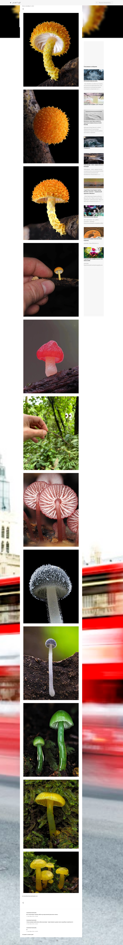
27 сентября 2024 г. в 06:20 (32, 923)
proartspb (17, 2)
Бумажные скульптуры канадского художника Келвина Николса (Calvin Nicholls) (93, 123)
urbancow (66, 943)
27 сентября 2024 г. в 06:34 (32, 931)
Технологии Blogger (62, 940)
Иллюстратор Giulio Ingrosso (91, 217)
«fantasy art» (87, 148)
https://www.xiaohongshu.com (32, 896)
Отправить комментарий (27, 934)
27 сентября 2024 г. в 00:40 (32, 916)
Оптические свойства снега (90, 81)
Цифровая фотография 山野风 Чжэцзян (93, 104)
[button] (23, 9)
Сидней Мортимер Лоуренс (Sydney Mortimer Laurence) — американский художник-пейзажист (93, 191)
